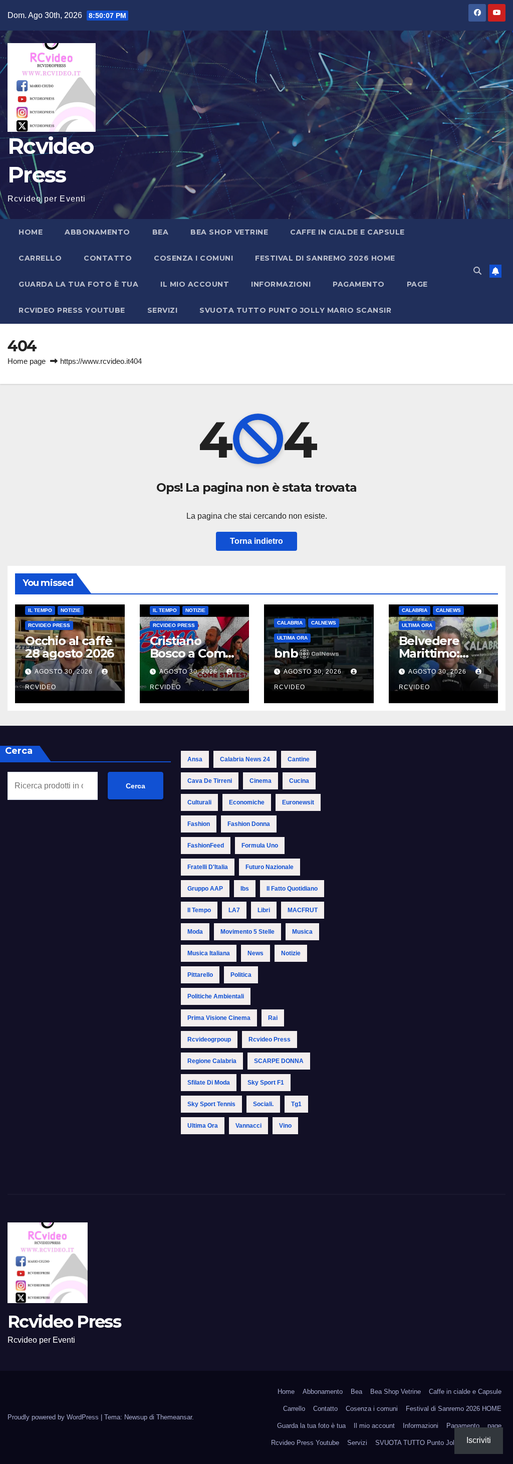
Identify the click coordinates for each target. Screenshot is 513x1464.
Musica (302, 931)
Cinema (260, 780)
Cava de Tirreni (209, 780)
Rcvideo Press (49, 625)
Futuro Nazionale (269, 867)
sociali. (263, 1104)
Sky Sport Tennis (211, 1104)
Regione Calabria (211, 1061)
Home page (27, 361)
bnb (286, 653)
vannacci (248, 1125)
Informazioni (281, 284)
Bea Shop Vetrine (229, 232)
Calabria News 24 (245, 759)
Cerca (135, 786)
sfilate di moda (208, 1082)
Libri (264, 910)
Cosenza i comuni (193, 258)
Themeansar (174, 1417)
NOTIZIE (71, 610)
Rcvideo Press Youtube (72, 310)
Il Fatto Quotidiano (292, 888)
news (255, 953)
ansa (194, 759)
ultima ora (202, 1125)
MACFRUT (303, 910)
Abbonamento (97, 232)
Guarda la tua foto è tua (78, 284)
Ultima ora (292, 638)
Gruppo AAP (205, 888)
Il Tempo (40, 610)
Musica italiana (208, 953)
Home (31, 232)
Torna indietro (256, 541)
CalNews (323, 622)
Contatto (108, 258)
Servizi (162, 310)
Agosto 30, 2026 (65, 671)
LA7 (234, 910)
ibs (244, 888)
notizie (291, 953)
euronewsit (298, 802)
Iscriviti (478, 1440)
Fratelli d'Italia (207, 867)
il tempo (199, 910)
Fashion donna (248, 823)
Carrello (40, 258)
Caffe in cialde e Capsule (347, 232)
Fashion (198, 823)
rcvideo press (269, 1039)
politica (240, 974)
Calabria (290, 622)
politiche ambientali (215, 996)
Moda (195, 931)
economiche (247, 802)
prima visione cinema (218, 1017)
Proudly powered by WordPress (54, 1417)
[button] (477, 271)
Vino (285, 1125)
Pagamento (359, 284)
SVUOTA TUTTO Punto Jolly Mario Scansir (295, 310)
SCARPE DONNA (279, 1061)
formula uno (259, 845)
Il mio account (194, 284)
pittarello (200, 974)
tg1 (296, 1104)
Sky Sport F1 (265, 1082)
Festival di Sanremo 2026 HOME (325, 258)
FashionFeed (205, 845)
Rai (273, 1017)
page (417, 284)
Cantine (299, 759)
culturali (199, 802)
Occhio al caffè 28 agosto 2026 (69, 647)
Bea (160, 232)
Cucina (299, 780)
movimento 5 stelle (247, 931)
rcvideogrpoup (209, 1039)
